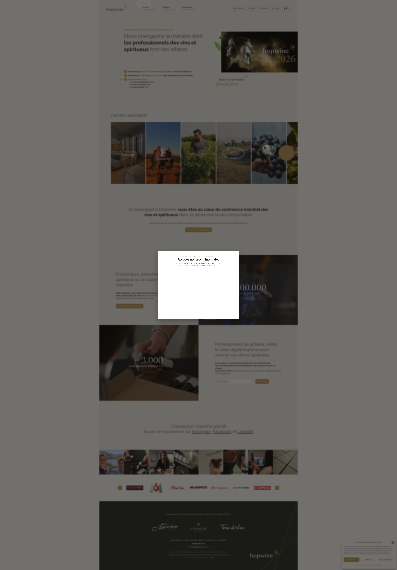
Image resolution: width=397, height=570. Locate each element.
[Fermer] (235, 254)
